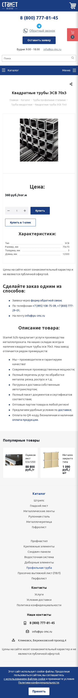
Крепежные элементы (39, 546)
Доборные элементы (39, 562)
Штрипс (39, 500)
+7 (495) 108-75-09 (44, 305)
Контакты (39, 587)
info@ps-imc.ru (52, 49)
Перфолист (39, 578)
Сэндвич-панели (39, 551)
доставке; (65, 409)
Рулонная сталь (39, 516)
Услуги (39, 594)
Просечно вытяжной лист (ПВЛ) (39, 573)
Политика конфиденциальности (39, 605)
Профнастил (39, 541)
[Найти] (72, 58)
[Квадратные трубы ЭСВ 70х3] (39, 141)
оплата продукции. (25, 419)
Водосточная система (39, 557)
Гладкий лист (39, 505)
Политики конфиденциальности (38, 682)
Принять (39, 691)
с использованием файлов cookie (24, 678)
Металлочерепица (39, 521)
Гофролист (39, 527)
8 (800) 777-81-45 (39, 17)
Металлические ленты (39, 511)
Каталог (39, 493)
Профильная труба (39, 567)
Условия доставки (39, 599)
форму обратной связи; (46, 300)
